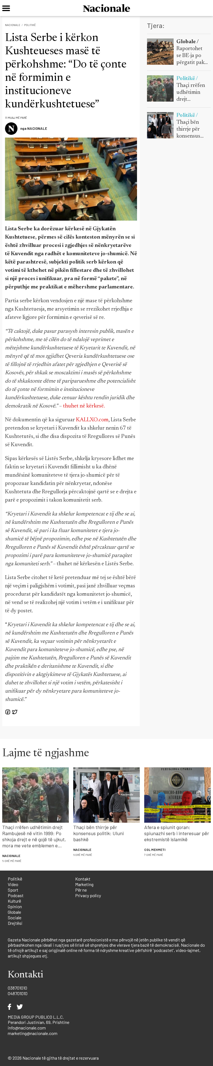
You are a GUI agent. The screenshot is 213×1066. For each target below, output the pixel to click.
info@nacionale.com (27, 1027)
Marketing (84, 884)
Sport (13, 889)
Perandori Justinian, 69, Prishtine (38, 1022)
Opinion (15, 906)
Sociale (14, 917)
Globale (14, 912)
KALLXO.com (92, 420)
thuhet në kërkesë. (84, 406)
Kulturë (14, 901)
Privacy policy (88, 895)
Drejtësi (15, 923)
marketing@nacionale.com (32, 1033)
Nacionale (12, 25)
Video (13, 884)
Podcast (16, 895)
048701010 (17, 993)
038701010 (17, 987)
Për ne (81, 889)
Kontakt (82, 878)
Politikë (30, 25)
